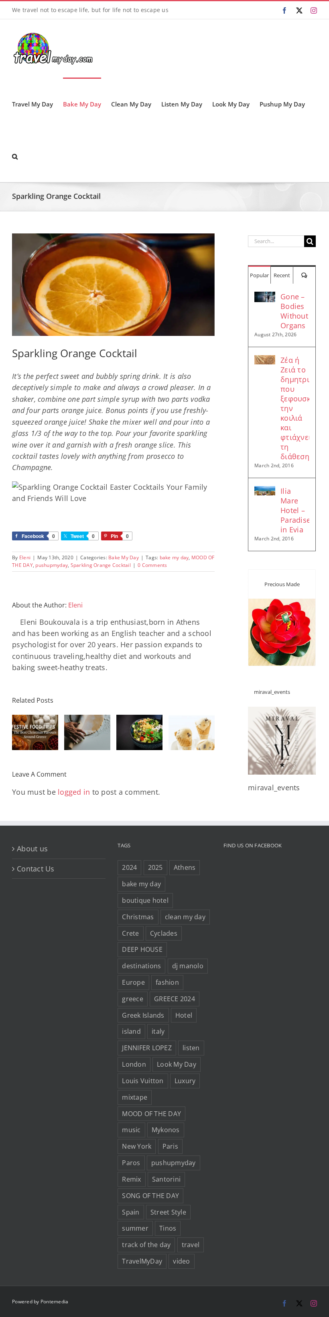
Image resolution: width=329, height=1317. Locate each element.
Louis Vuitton (142, 1080)
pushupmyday (51, 565)
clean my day (185, 916)
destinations (141, 965)
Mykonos (166, 1129)
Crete (130, 933)
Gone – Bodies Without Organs (294, 311)
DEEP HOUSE (142, 949)
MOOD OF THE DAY (151, 1113)
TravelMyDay (142, 1261)
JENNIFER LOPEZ (147, 1047)
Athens (185, 867)
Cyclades (163, 933)
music (131, 1129)
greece (132, 998)
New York (136, 1146)
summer (135, 1228)
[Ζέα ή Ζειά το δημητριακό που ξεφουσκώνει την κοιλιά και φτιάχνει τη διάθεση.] (264, 361)
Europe (133, 982)
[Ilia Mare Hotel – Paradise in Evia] (264, 492)
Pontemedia (55, 1301)
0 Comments (152, 565)
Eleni (24, 557)
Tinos (167, 1228)
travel (191, 1244)
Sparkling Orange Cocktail (101, 565)
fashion (167, 982)
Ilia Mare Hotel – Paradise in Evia (294, 510)
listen (191, 1047)
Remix (131, 1179)
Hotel (183, 1015)
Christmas (138, 916)
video (181, 1261)
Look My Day (176, 1064)
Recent (282, 275)
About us (32, 848)
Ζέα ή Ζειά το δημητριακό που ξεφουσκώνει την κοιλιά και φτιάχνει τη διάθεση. (294, 408)
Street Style (168, 1212)
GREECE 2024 (174, 998)
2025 (155, 867)
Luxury (185, 1080)
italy (158, 1031)
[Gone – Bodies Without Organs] (264, 297)
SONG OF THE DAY (150, 1195)
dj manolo (187, 965)
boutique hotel (145, 900)
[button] (15, 156)
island (131, 1031)
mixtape (134, 1097)
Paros (131, 1162)
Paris (170, 1146)
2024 (129, 867)
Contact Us (36, 868)
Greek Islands (143, 1015)
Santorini (166, 1179)
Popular (259, 275)
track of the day (146, 1244)
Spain (130, 1212)
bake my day (174, 557)
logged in (74, 792)
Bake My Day (123, 557)
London (134, 1064)
